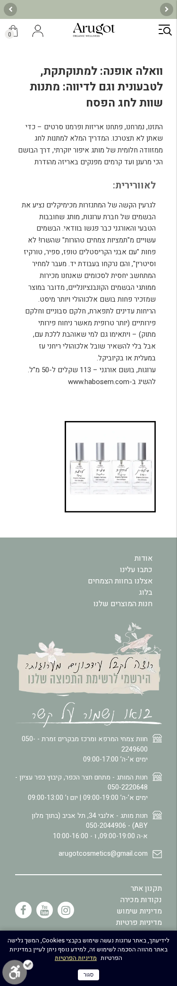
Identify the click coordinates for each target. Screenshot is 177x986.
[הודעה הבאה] (10, 9)
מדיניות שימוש (139, 911)
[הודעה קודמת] (166, 9)
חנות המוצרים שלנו (122, 604)
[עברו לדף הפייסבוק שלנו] (23, 910)
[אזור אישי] (38, 32)
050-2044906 (106, 826)
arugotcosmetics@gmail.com (103, 854)
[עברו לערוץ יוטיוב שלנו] (44, 910)
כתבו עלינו (136, 569)
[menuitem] (88, 858)
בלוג (145, 592)
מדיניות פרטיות (139, 922)
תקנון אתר (146, 888)
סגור (88, 974)
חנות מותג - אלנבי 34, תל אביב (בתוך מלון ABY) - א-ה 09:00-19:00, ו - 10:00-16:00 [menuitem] (90, 826)
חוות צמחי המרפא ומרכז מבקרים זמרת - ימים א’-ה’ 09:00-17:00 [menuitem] (85, 749)
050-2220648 (128, 787)
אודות (143, 558)
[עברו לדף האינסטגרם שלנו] (66, 910)
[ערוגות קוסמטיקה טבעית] (94, 35)
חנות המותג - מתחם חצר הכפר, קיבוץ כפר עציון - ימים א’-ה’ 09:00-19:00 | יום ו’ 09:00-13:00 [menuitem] (81, 787)
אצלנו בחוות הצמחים (120, 581)
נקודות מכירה (141, 899)
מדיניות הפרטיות (76, 957)
